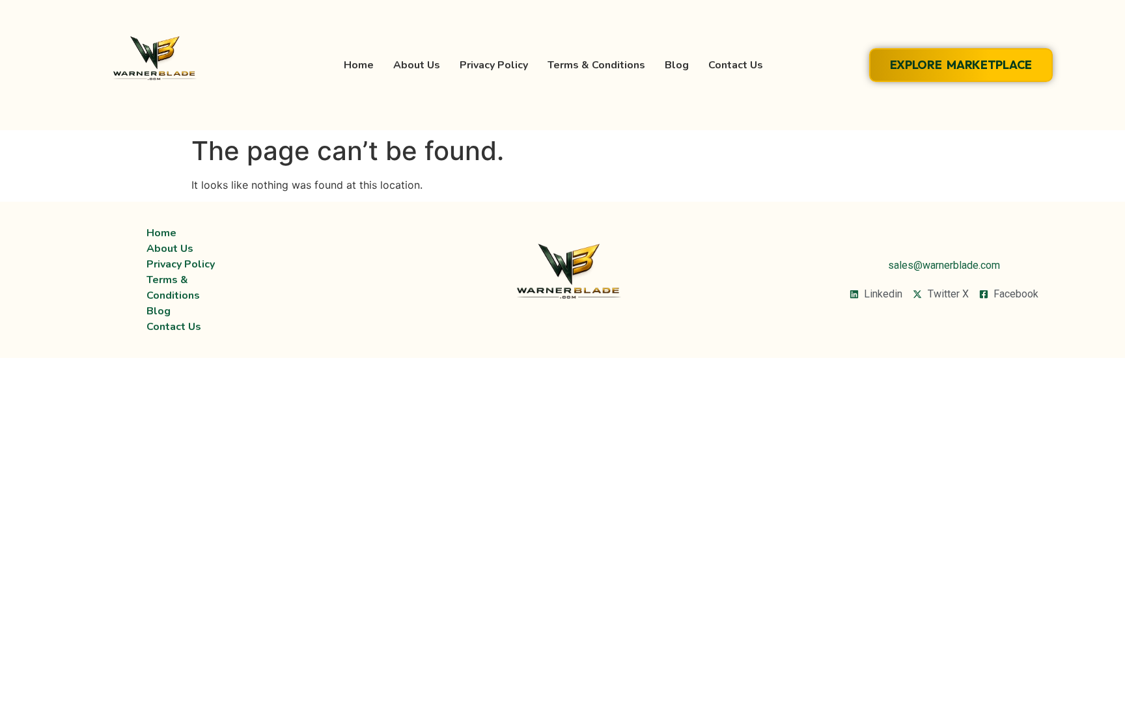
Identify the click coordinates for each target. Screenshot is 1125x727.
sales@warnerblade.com (944, 265)
